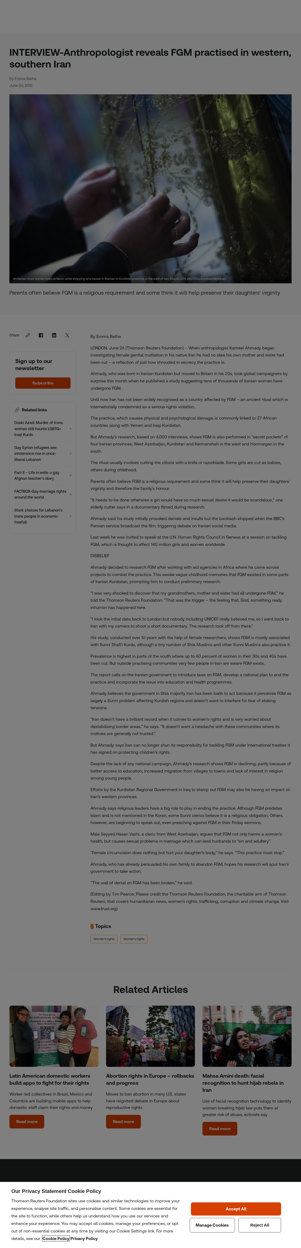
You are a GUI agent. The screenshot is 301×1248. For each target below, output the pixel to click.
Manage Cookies (212, 1225)
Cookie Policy (56, 1238)
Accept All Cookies (236, 1209)
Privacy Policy (84, 1238)
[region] (150, 1215)
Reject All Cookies (259, 1225)
